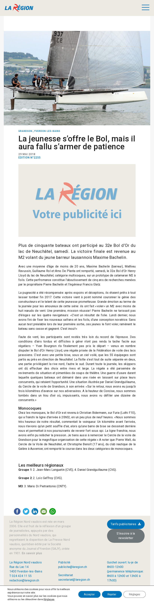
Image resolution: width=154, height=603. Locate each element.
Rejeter (112, 594)
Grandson (25, 131)
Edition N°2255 (29, 157)
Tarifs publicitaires (123, 524)
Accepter (89, 594)
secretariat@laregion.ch (74, 579)
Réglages (49, 599)
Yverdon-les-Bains (47, 131)
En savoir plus (31, 553)
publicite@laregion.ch (72, 567)
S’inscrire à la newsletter (126, 536)
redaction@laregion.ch (24, 580)
